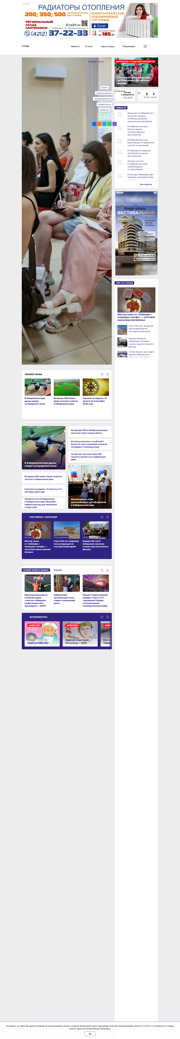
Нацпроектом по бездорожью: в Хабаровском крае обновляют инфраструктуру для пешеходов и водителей (41, 503)
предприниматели (104, 93)
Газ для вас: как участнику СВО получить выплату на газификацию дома (88, 457)
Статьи (92, 61)
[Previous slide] (102, 374)
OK (90, 1034)
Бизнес (100, 61)
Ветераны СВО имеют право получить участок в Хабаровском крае (43, 477)
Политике (146, 1026)
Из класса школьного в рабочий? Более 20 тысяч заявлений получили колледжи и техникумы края (89, 444)
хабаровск (104, 110)
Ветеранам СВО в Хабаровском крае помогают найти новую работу (89, 431)
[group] (38, 590)
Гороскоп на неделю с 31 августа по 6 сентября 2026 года (43, 490)
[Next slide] (107, 374)
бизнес (104, 87)
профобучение (104, 104)
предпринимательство (104, 99)
